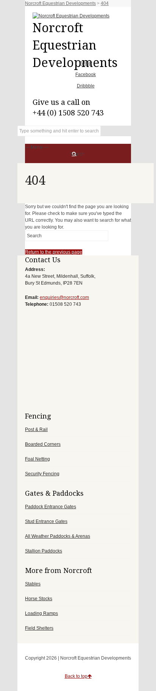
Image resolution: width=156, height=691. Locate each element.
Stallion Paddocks (43, 551)
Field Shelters (39, 628)
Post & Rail (36, 429)
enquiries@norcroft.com (64, 297)
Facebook (85, 74)
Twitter (85, 63)
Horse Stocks (38, 598)
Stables (33, 584)
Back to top (76, 676)
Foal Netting (37, 459)
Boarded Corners (43, 444)
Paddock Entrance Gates (50, 506)
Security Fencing (42, 473)
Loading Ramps (41, 613)
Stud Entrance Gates (46, 521)
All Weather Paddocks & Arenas (57, 536)
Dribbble (86, 86)
